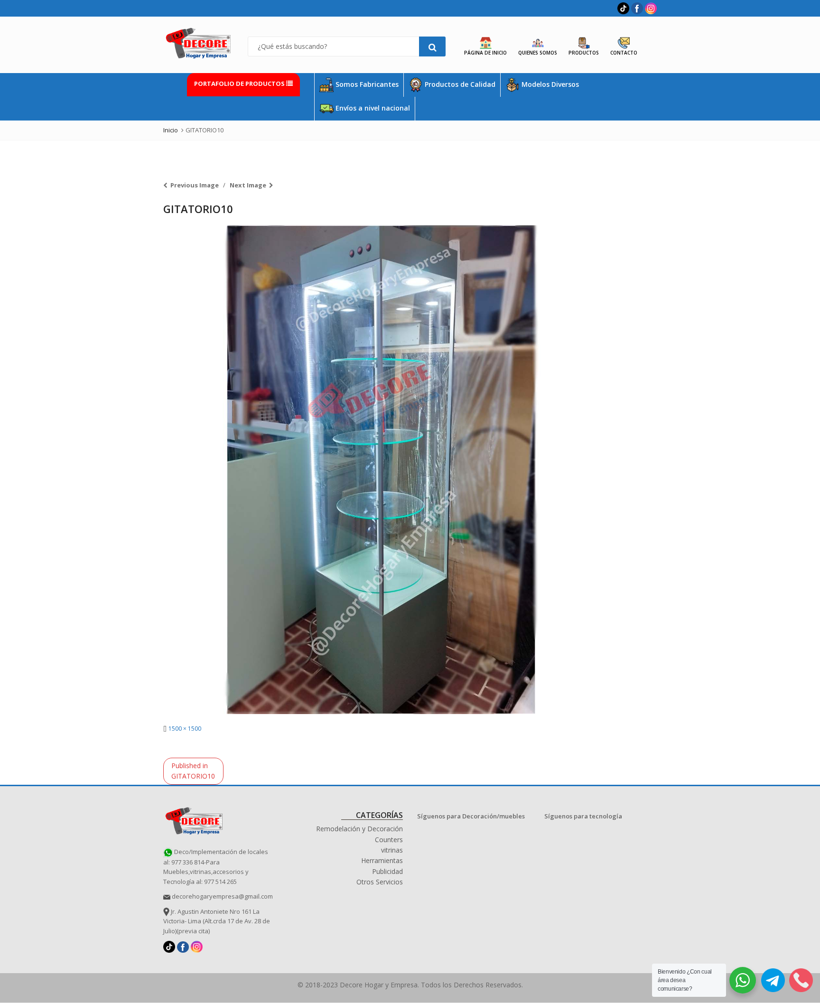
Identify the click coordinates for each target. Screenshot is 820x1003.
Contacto (623, 52)
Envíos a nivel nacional (372, 107)
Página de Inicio (485, 52)
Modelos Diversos (549, 84)
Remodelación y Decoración (359, 828)
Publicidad (387, 871)
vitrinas (392, 849)
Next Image (248, 185)
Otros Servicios (379, 881)
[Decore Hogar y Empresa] (194, 819)
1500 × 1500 (184, 728)
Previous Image (194, 185)
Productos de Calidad (459, 84)
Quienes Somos (537, 52)
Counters (389, 839)
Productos (583, 52)
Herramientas (382, 860)
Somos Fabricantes (366, 84)
